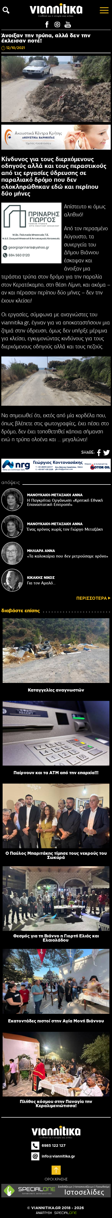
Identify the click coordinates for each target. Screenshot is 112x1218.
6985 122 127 (54, 1145)
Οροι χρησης (56, 1179)
